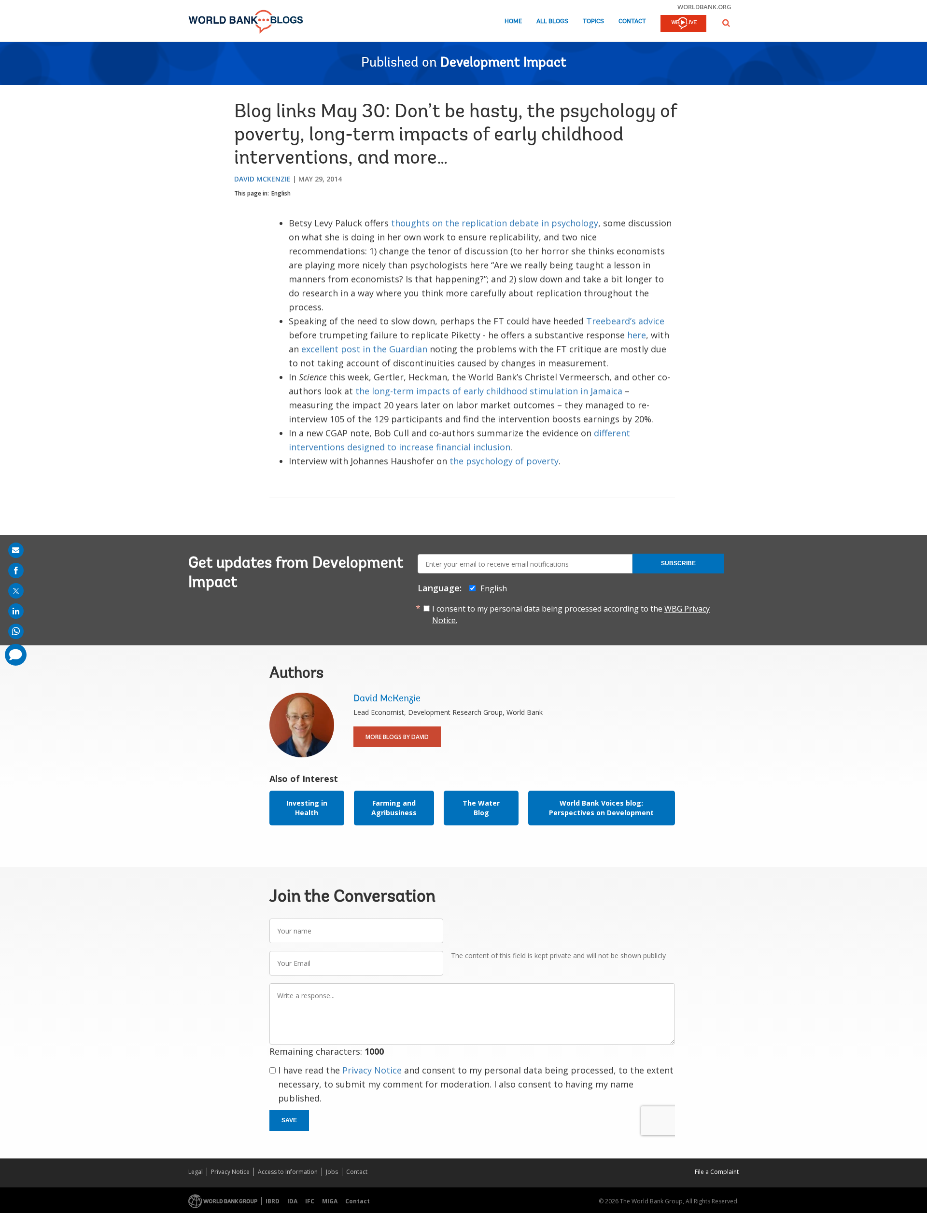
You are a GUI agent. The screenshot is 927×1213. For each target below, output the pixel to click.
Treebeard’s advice (625, 321)
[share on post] (16, 591)
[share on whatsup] (16, 631)
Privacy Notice (372, 1070)
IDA (292, 1201)
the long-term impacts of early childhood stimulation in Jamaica (488, 391)
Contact (632, 21)
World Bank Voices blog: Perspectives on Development (601, 807)
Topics (593, 21)
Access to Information (288, 1172)
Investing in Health (306, 807)
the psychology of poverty (504, 461)
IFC (309, 1201)
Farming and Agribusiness (394, 807)
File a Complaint (717, 1172)
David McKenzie (262, 178)
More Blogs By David (397, 737)
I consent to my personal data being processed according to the (571, 614)
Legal (195, 1172)
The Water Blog (481, 807)
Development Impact (503, 63)
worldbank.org (704, 7)
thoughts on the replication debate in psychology (494, 223)
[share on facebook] (16, 570)
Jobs (332, 1172)
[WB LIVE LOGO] (683, 24)
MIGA (329, 1201)
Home (513, 21)
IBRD (273, 1201)
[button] (726, 23)
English (281, 193)
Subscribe (678, 563)
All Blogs (552, 21)
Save (289, 1120)
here (636, 335)
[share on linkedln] (16, 611)
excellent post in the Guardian (364, 349)
